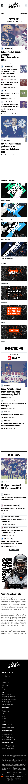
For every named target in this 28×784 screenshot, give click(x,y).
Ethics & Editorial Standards (8, 676)
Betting (3, 689)
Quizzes (3, 342)
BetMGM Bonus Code (6, 710)
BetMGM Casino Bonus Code (8, 727)
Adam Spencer (4, 417)
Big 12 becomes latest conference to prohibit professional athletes (13, 498)
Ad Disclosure (23, 13)
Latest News (5, 680)
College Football (5, 682)
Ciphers (3, 322)
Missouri (3, 713)
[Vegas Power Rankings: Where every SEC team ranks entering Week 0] (14, 374)
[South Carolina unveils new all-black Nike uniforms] (23, 82)
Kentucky (4, 719)
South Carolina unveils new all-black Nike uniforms (9, 83)
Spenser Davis (4, 63)
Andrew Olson (4, 98)
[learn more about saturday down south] (14, 570)
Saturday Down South (7, 672)
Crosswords (4, 303)
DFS (2, 687)
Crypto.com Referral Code (7, 258)
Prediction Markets (7, 730)
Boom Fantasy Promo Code (8, 697)
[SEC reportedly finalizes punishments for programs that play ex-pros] (14, 129)
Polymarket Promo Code (6, 220)
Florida (3, 716)
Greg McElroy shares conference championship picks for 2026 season (11, 542)
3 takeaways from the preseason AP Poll (12, 415)
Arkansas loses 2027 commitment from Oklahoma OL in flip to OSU (12, 531)
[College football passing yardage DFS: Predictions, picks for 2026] (14, 37)
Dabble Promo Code (6, 701)
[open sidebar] (2, 5)
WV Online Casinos (7, 724)
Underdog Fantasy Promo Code (9, 699)
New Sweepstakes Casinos (8, 745)
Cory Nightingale (5, 113)
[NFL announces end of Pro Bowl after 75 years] (23, 93)
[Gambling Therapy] (18, 779)
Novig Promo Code (5, 239)
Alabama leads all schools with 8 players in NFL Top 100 (13, 509)
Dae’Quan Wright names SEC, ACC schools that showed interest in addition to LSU (9, 71)
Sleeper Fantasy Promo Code (8, 696)
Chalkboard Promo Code (7, 704)
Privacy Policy (9, 755)
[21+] (8, 779)
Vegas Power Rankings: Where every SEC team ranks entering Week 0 (11, 392)
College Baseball (5, 685)
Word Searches (4, 283)
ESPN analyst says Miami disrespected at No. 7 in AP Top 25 (13, 404)
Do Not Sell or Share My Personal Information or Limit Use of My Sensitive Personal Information (14, 775)
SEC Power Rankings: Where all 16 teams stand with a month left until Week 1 (12, 424)
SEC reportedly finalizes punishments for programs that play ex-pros (11, 147)
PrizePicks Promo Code (7, 694)
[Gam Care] (12, 779)
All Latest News (14, 549)
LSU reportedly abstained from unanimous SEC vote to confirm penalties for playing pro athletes (10, 108)
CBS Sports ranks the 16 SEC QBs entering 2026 (11, 486)
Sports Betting (5, 707)
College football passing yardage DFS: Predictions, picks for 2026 (11, 56)
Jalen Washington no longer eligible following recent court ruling (13, 520)
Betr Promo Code (5, 702)
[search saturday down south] (26, 5)
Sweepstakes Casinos (7, 742)
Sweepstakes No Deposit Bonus (9, 746)
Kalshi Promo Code (5, 200)
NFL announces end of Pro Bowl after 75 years (9, 94)
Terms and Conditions (18, 755)
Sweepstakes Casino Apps (8, 748)
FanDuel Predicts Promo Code (8, 739)
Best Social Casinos (6, 750)
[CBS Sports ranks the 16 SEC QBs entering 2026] (14, 471)
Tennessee (4, 718)
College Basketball (6, 684)
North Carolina (5, 715)
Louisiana (4, 721)
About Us (4, 675)
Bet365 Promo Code (6, 711)
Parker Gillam (4, 76)
